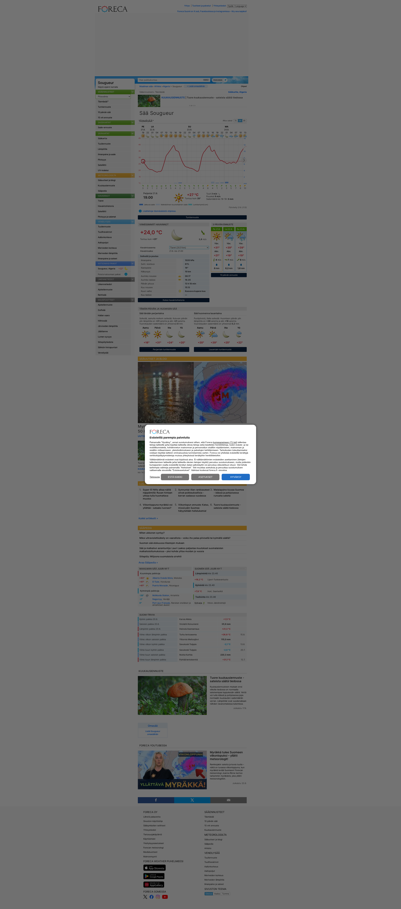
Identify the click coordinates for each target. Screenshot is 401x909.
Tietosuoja (155, 477)
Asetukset (205, 477)
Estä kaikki (175, 477)
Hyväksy (235, 477)
